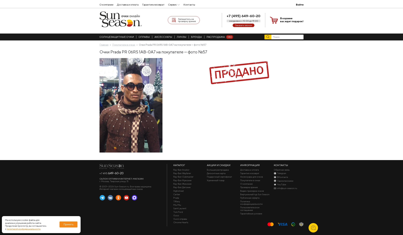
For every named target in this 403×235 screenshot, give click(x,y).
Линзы (181, 36)
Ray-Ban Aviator (181, 170)
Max (134, 198)
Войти (300, 4)
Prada (176, 198)
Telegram (102, 198)
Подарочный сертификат (219, 177)
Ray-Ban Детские (181, 187)
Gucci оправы (180, 219)
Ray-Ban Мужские (182, 180)
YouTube (126, 198)
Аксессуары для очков (251, 177)
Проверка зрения (249, 187)
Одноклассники (118, 198)
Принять (68, 224)
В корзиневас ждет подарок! (292, 20)
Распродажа (219, 36)
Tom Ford (178, 212)
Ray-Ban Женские (182, 184)
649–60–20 (111, 173)
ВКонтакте (110, 198)
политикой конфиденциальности (23, 229)
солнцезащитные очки (116, 36)
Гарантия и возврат (153, 4)
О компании (106, 4)
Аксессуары (163, 36)
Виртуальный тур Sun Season (255, 194)
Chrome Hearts (180, 222)
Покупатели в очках (250, 180)
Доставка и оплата (128, 4)
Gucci (176, 215)
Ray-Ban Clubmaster (183, 177)
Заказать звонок (243, 25)
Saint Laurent (179, 208)
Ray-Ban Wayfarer (182, 173)
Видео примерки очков (252, 191)
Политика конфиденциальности (251, 202)
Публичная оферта (249, 198)
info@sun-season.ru (287, 188)
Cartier (176, 194)
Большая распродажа (218, 170)
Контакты (189, 4)
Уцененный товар (215, 180)
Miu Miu (177, 205)
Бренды (196, 36)
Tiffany (176, 201)
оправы (144, 36)
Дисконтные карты (216, 173)
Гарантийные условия (251, 213)
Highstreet (178, 191)
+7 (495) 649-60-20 (243, 16)
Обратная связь (282, 170)
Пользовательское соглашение (249, 208)
